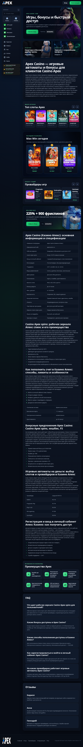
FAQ (48, 740)
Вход (65, 3)
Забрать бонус (32, 224)
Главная (19, 740)
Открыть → (58, 54)
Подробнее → (29, 54)
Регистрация (75, 3)
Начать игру (32, 31)
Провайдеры (32, 740)
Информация (41, 740)
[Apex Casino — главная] (7, 3)
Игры (25, 740)
